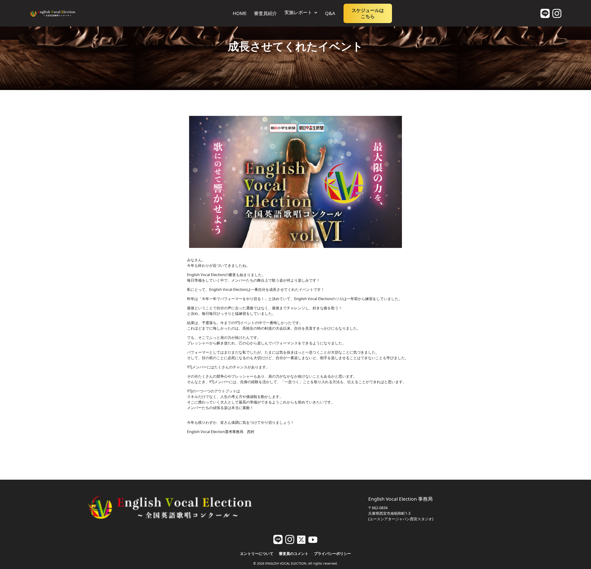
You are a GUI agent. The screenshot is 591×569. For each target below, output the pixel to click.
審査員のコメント (293, 553)
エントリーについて (256, 553)
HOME (240, 13)
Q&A (330, 13)
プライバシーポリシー (332, 553)
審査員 (265, 13)
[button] (301, 12)
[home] (52, 13)
